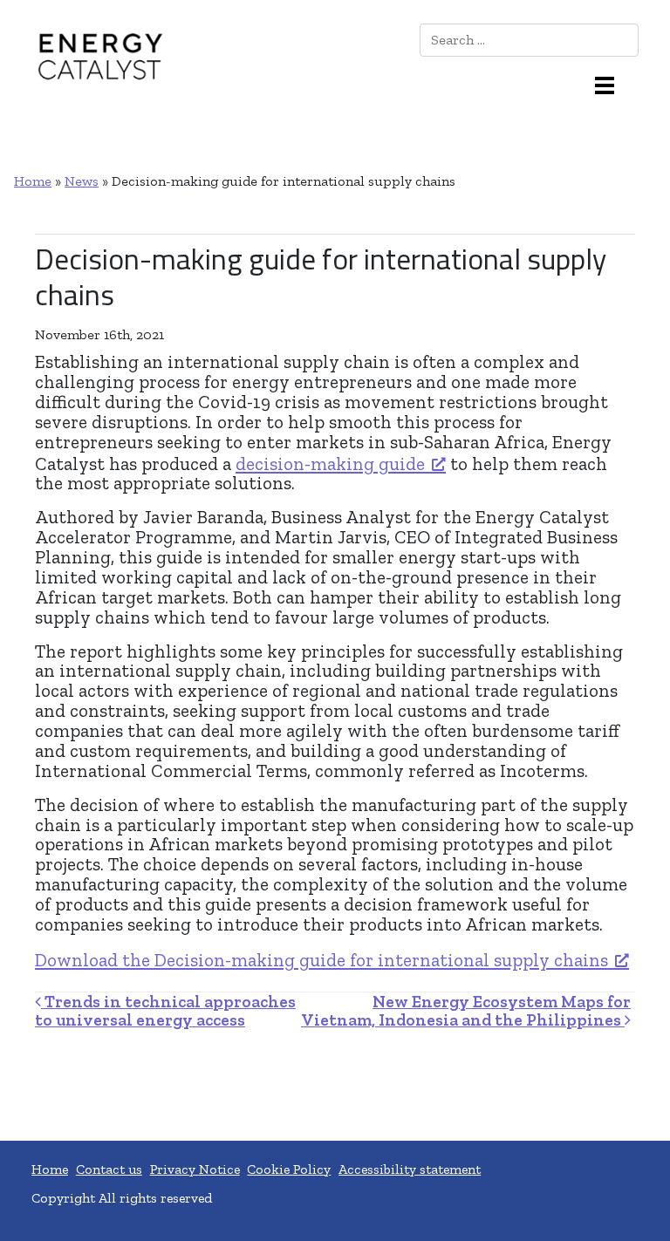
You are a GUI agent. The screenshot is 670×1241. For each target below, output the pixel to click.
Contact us (109, 1169)
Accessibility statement (409, 1169)
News (82, 181)
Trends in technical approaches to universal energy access (165, 1011)
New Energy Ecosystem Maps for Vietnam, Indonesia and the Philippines (466, 1011)
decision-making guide (330, 463)
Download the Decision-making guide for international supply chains (321, 960)
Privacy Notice (195, 1169)
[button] (612, 83)
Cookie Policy (289, 1169)
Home (32, 181)
